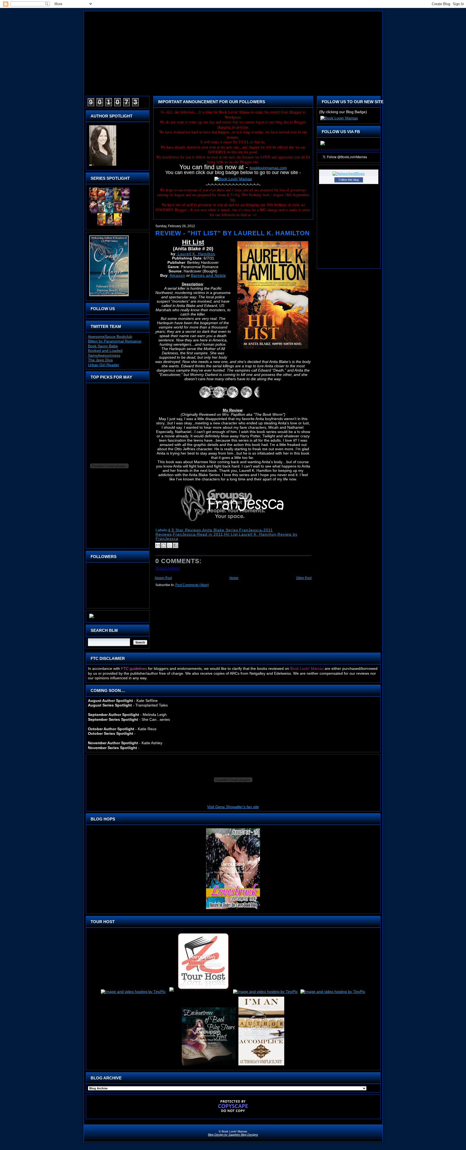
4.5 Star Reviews (184, 530)
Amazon (177, 275)
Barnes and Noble (208, 275)
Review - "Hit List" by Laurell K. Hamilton (232, 233)
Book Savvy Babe (103, 346)
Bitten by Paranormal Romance (114, 341)
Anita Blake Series (220, 530)
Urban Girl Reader (103, 365)
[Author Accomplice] (261, 1065)
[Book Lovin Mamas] (322, 145)
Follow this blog (349, 179)
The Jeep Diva (100, 360)
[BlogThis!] (163, 545)
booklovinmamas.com (268, 168)
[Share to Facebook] (175, 545)
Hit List (231, 534)
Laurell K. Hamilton (195, 254)
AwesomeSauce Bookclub (110, 336)
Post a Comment (167, 568)
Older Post (303, 578)
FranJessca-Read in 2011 (198, 534)
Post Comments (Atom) (192, 585)
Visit (233, 807)
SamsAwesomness (104, 355)
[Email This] (157, 545)
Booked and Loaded (105, 350)
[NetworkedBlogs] (348, 173)
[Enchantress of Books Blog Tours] (208, 1065)
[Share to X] (169, 545)
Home (233, 578)
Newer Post (163, 578)
